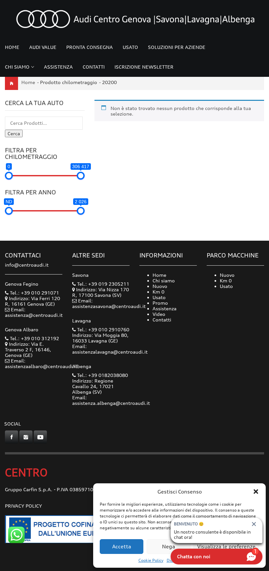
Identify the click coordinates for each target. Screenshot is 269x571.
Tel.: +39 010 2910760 (102, 329)
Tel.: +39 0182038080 (102, 375)
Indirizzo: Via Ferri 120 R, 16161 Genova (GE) (32, 301)
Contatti (94, 67)
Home (12, 47)
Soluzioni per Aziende (176, 47)
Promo (160, 303)
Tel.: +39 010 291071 (34, 293)
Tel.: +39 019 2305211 (102, 284)
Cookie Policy (150, 560)
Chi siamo (17, 67)
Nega (168, 546)
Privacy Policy (23, 506)
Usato (130, 47)
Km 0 (158, 292)
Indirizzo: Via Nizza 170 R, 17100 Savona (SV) (100, 292)
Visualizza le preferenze (226, 546)
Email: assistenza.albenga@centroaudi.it (111, 400)
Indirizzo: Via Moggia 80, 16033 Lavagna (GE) (100, 337)
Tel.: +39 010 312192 (34, 338)
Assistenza (58, 67)
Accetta (121, 546)
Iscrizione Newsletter (144, 67)
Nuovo (160, 286)
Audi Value (42, 47)
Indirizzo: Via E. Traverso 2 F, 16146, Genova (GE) (28, 349)
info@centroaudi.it (27, 265)
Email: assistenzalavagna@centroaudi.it (110, 349)
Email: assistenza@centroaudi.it (34, 312)
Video (159, 314)
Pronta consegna (89, 47)
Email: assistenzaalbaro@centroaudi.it (41, 363)
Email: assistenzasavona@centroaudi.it (109, 303)
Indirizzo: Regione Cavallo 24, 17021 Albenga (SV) (93, 386)
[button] (256, 491)
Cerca (14, 133)
